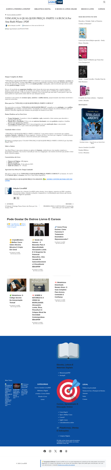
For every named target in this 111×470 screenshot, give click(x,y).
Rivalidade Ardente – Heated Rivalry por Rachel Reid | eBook (92, 143)
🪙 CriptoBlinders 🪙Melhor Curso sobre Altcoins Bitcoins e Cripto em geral (16, 245)
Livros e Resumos (84, 152)
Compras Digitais (65, 436)
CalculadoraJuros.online (67, 422)
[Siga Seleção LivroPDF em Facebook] (14, 198)
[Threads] (66, 451)
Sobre (84, 396)
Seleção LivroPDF (15, 25)
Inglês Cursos (64, 420)
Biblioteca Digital (43, 9)
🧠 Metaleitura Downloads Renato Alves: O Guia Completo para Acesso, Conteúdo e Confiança (61, 290)
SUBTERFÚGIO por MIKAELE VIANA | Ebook (16, 392)
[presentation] (16, 229)
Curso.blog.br (64, 412)
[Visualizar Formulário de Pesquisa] (104, 2)
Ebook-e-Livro (87, 9)
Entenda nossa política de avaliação (66, 465)
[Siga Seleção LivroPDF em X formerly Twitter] (17, 198)
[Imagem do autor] (6, 26)
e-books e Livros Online (66, 9)
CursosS (62, 417)
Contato (85, 399)
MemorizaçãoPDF (65, 373)
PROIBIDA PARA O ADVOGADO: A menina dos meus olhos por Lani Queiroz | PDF (58, 205)
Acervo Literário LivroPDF (18, 9)
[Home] (5, 14)
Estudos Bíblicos (83, 150)
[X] (55, 451)
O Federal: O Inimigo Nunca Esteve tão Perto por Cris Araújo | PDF (21, 205)
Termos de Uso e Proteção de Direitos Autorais (94, 392)
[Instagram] (50, 451)
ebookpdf (62, 375)
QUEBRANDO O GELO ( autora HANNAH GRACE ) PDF (8, 398)
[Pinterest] (61, 451)
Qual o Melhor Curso (66, 414)
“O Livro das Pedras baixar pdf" (24, 391)
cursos (101, 9)
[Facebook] (44, 451)
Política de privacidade (89, 388)
